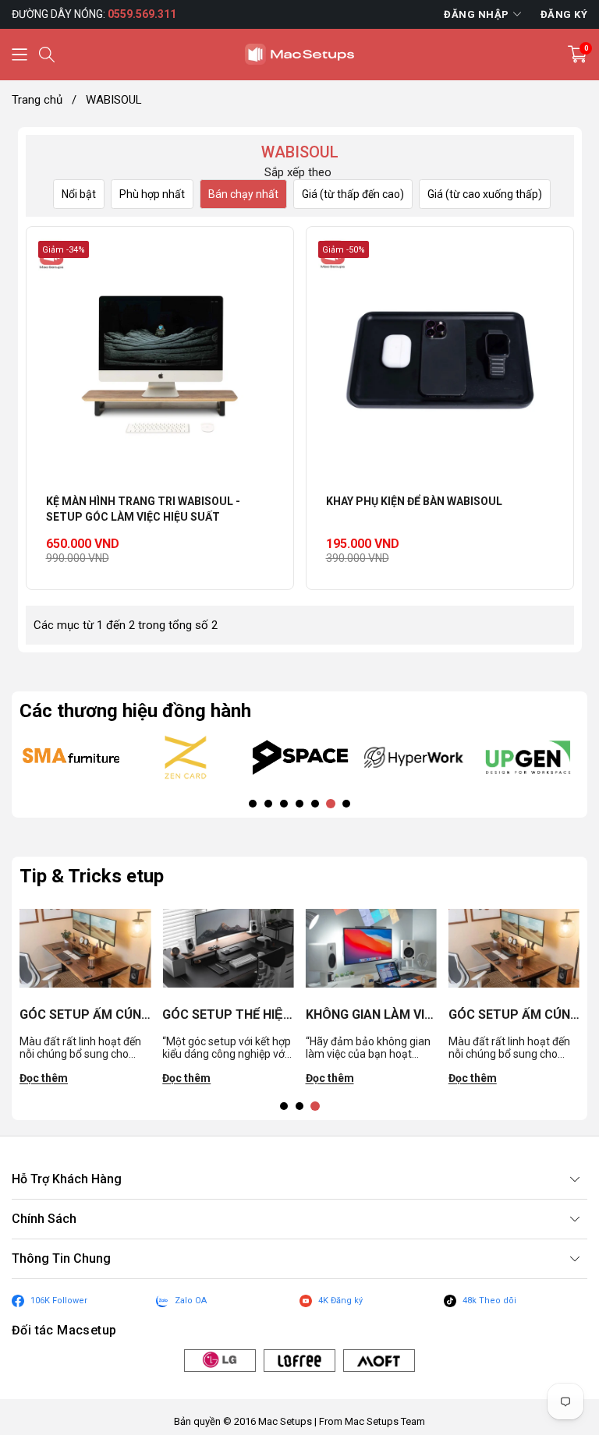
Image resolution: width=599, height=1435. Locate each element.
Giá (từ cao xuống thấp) (484, 194)
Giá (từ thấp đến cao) (353, 194)
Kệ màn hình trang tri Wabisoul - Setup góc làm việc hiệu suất (143, 509)
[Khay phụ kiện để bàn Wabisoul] (440, 360)
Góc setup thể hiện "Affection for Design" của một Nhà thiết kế (227, 1014)
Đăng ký (564, 14)
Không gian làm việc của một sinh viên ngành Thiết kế (371, 1014)
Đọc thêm (43, 1078)
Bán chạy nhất (243, 194)
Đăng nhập (476, 14)
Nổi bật (79, 194)
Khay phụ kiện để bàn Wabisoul (414, 501)
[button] (19, 54)
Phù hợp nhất (152, 194)
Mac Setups (285, 1421)
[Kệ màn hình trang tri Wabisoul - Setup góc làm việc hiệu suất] (160, 360)
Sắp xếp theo (297, 172)
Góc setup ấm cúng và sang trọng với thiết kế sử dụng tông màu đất (85, 1014)
